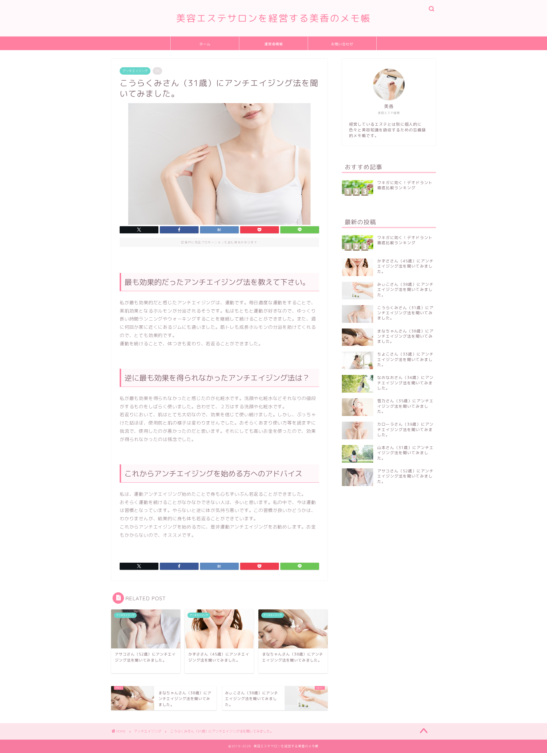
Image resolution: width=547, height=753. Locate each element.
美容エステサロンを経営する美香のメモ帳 (273, 18)
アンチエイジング (135, 71)
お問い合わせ (342, 44)
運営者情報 (273, 44)
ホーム (205, 44)
